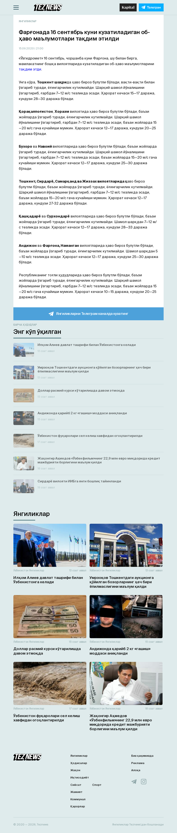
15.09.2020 (27, 48)
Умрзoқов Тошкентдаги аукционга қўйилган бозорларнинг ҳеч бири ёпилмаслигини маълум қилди (122, 581)
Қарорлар (77, 806)
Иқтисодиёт (79, 777)
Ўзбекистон (20, 570)
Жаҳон (75, 770)
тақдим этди (30, 69)
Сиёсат (75, 784)
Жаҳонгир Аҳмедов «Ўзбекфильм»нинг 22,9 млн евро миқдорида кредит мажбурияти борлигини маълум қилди (121, 722)
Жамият (76, 792)
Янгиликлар (27, 21)
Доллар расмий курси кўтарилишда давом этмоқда (47, 651)
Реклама (137, 763)
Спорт (96, 784)
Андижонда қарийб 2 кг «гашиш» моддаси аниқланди (120, 651)
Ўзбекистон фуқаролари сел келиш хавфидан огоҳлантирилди (46, 718)
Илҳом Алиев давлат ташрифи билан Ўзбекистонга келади (48, 579)
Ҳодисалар (78, 763)
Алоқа (135, 770)
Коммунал (77, 799)
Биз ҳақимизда (142, 755)
